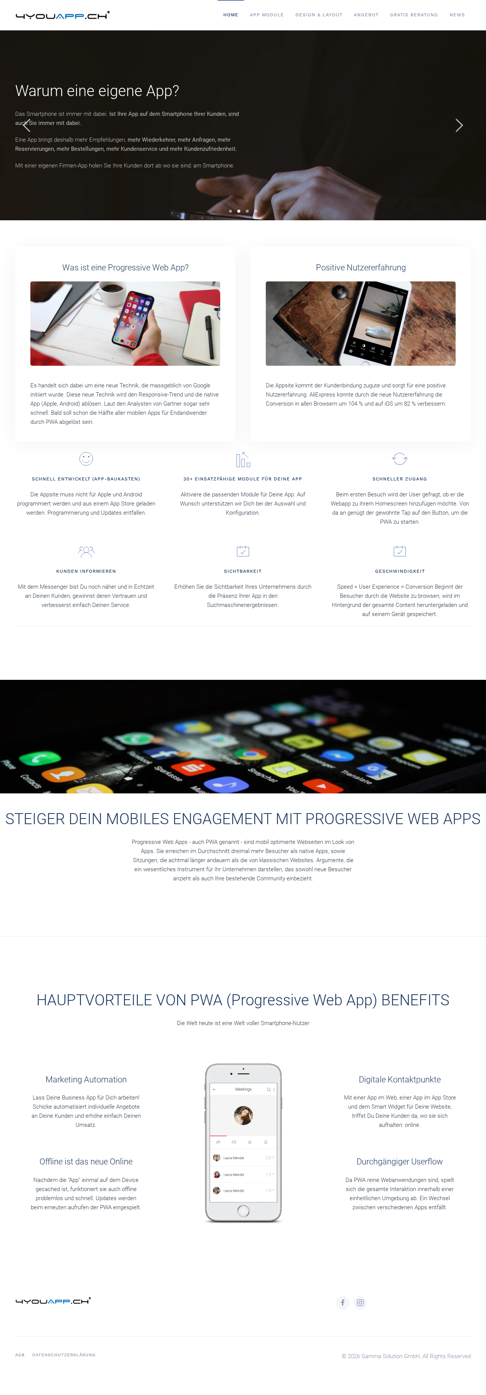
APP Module (267, 14)
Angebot (366, 14)
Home (230, 14)
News (457, 14)
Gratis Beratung (414, 14)
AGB (20, 1354)
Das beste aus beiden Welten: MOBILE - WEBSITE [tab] (230, 211)
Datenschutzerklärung (64, 1354)
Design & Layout (318, 14)
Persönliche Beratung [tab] (255, 211)
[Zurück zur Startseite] (63, 15)
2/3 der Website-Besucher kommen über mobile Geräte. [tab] (247, 211)
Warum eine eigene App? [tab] (238, 211)
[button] (26, 125)
